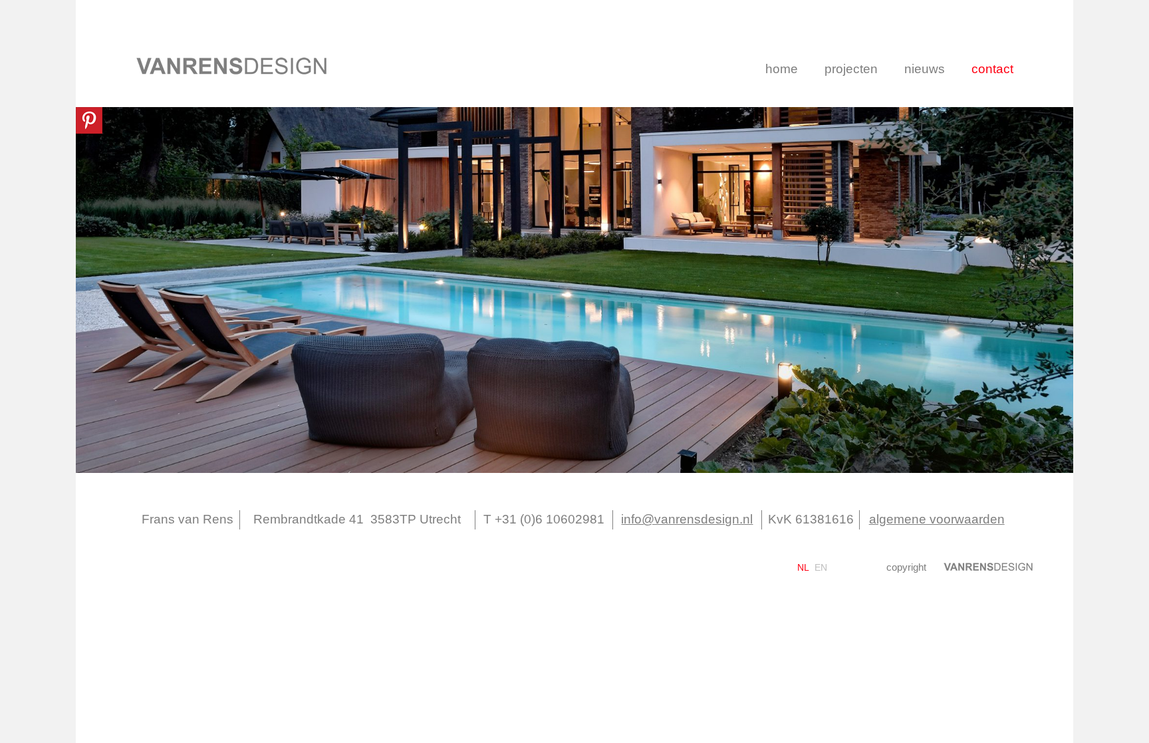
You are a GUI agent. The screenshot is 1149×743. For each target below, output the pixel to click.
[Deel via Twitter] (708, 562)
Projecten (851, 69)
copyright (906, 567)
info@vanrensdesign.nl (687, 519)
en (821, 568)
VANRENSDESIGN (232, 65)
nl (803, 568)
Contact (992, 69)
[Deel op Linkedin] (730, 562)
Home (781, 69)
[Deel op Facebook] (687, 562)
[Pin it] (89, 120)
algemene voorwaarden (937, 519)
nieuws (924, 69)
